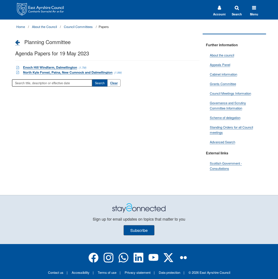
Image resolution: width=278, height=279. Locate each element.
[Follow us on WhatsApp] (123, 261)
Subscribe (139, 230)
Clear (114, 83)
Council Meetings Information (230, 93)
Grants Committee (223, 83)
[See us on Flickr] (183, 261)
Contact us (55, 272)
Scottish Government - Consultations (226, 166)
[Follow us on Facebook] (93, 261)
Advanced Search (222, 142)
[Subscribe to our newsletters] (139, 207)
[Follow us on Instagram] (108, 261)
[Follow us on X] (168, 261)
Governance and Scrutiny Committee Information (228, 105)
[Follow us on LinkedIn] (138, 261)
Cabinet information (223, 74)
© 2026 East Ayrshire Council (209, 272)
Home (20, 26)
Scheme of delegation (225, 117)
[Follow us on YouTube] (153, 261)
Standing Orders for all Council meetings (231, 130)
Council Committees (78, 26)
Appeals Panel (220, 64)
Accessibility (80, 272)
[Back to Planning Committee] (17, 42)
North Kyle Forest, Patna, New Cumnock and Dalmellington (68, 72)
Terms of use (107, 272)
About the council (222, 55)
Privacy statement (138, 272)
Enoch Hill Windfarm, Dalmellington (50, 67)
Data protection (169, 272)
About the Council (44, 26)
